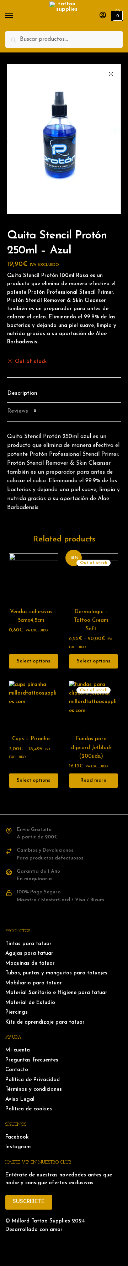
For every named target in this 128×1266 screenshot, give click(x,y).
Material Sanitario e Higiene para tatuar (56, 992)
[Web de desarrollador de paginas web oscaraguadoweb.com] (64, 1244)
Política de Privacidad (32, 1080)
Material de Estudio (30, 1002)
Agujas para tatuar (29, 953)
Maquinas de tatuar (30, 963)
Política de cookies (28, 1109)
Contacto (16, 1070)
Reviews (21, 411)
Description (22, 393)
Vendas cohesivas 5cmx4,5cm (31, 616)
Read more (93, 780)
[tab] (64, 394)
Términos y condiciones (33, 1089)
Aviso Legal (19, 1099)
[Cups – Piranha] (33, 705)
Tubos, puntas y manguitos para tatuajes (56, 973)
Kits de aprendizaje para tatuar (45, 1022)
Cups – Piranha (31, 739)
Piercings (16, 1012)
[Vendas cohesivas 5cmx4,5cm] (33, 578)
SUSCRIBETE (29, 1202)
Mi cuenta (17, 1050)
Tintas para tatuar (28, 944)
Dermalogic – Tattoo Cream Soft (91, 620)
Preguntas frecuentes (31, 1060)
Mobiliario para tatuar (33, 983)
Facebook (17, 1137)
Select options (33, 661)
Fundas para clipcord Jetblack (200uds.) (91, 747)
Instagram (18, 1147)
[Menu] (16, 15)
